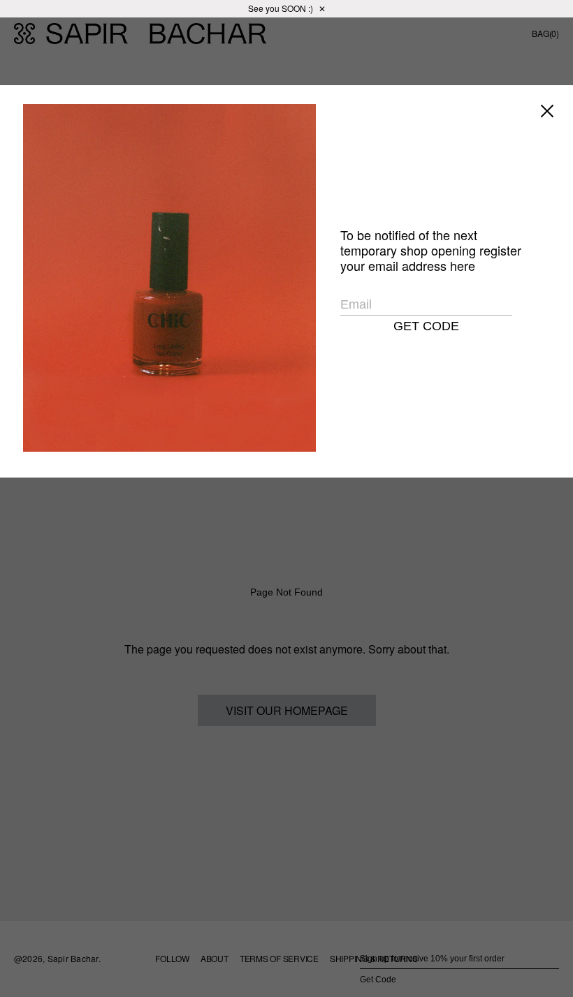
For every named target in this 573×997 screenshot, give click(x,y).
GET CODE (426, 326)
